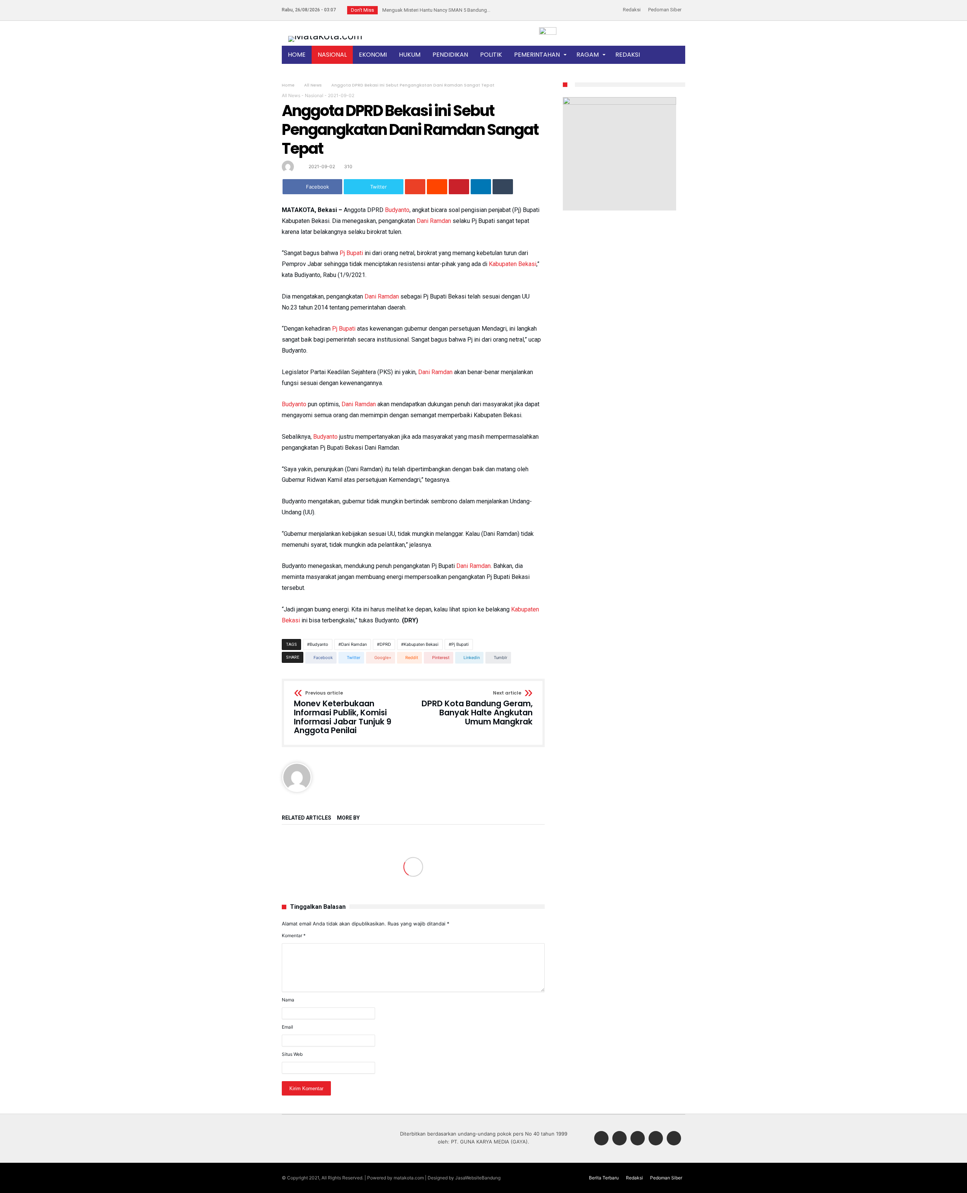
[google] (415, 186)
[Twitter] (619, 1139)
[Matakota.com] (325, 35)
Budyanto (397, 210)
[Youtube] (674, 1139)
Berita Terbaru (604, 1178)
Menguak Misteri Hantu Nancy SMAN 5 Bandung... (434, 10)
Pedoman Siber (664, 9)
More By (349, 818)
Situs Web (292, 1054)
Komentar (294, 935)
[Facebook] (601, 1139)
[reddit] (437, 186)
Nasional (314, 95)
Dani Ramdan (434, 220)
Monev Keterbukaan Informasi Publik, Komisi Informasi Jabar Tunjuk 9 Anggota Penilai (342, 713)
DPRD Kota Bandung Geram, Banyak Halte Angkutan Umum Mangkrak (477, 708)
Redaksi (632, 9)
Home (288, 85)
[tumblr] (503, 186)
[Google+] (637, 1139)
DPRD (385, 644)
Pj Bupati (351, 253)
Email (287, 1027)
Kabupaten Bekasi (512, 264)
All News (313, 85)
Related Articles (306, 818)
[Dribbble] (656, 1139)
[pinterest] (459, 186)
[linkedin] (481, 186)
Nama (288, 1000)
